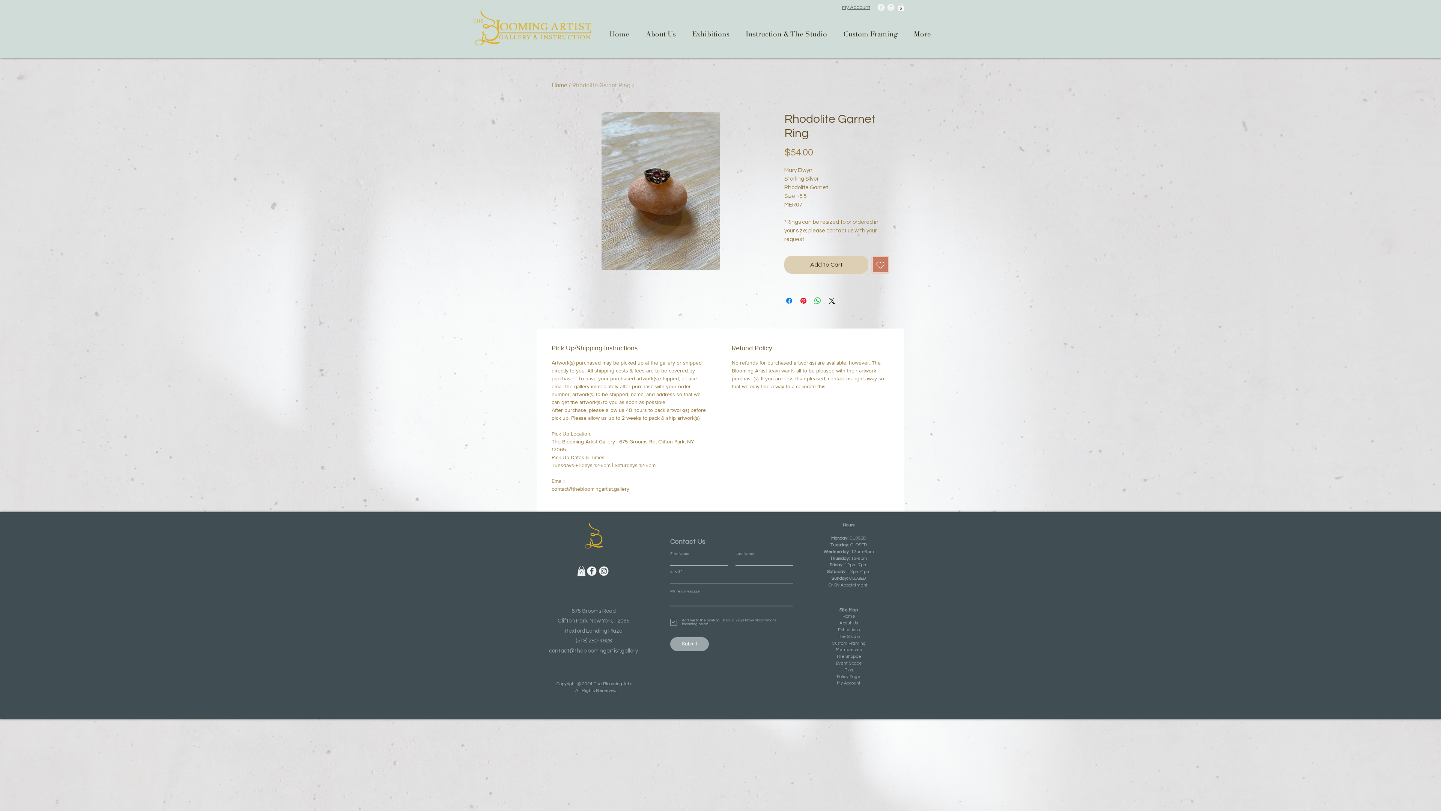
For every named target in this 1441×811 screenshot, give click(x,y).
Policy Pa (846, 676)
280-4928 (600, 641)
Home (559, 85)
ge (857, 676)
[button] (901, 7)
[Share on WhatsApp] (817, 300)
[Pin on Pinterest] (803, 300)
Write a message (685, 591)
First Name (679, 554)
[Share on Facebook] (789, 300)
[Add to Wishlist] (880, 265)
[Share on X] (831, 300)
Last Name (745, 554)
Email (675, 571)
